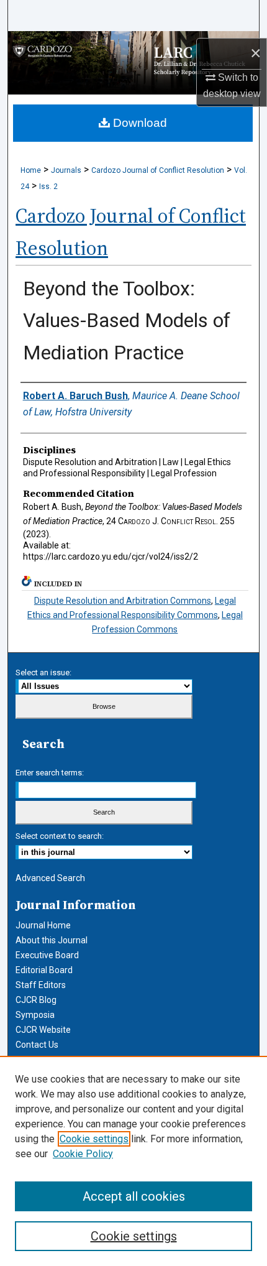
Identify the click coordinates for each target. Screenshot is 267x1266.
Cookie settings (94, 1139)
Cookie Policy (83, 1154)
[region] (133, 1161)
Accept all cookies (134, 1196)
